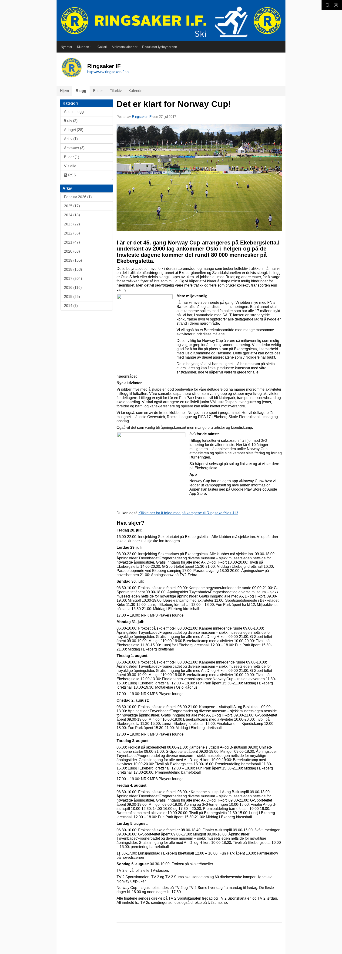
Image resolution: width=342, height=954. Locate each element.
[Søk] (327, 5)
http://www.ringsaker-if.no (108, 72)
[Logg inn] (336, 5)
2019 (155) (73, 260)
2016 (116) (73, 288)
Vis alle (70, 166)
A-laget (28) (73, 130)
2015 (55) (72, 297)
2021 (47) (72, 242)
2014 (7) (71, 306)
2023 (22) (72, 224)
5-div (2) (70, 121)
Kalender (136, 91)
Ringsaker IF (141, 117)
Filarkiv (116, 91)
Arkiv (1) (71, 139)
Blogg (81, 91)
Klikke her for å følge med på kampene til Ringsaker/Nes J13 (188, 513)
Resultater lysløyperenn (159, 47)
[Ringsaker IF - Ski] (171, 20)
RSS (71, 175)
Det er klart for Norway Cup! (174, 104)
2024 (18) (72, 215)
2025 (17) (72, 206)
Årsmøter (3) (74, 148)
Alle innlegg (74, 112)
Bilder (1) (71, 157)
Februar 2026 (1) (78, 197)
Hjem (64, 91)
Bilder (98, 91)
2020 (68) (72, 251)
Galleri (102, 47)
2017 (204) (73, 279)
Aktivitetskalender (124, 47)
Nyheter (66, 47)
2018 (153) (73, 269)
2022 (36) (72, 233)
